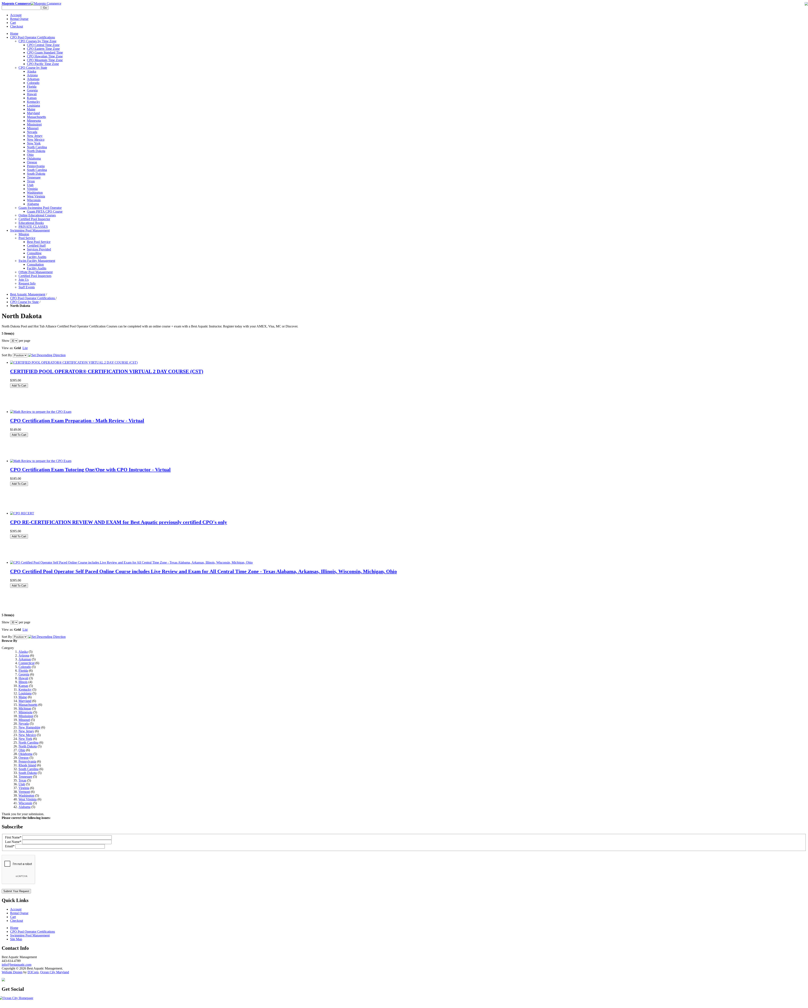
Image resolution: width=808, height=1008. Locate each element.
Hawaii (23, 678)
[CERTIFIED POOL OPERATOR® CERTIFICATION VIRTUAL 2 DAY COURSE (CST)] (74, 362)
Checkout (16, 26)
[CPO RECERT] (22, 513)
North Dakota (28, 746)
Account (15, 15)
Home (14, 33)
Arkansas (25, 659)
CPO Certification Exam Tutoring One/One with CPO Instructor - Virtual (90, 469)
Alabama (25, 807)
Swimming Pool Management (30, 935)
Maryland (25, 701)
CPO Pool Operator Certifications (33, 298)
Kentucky (25, 689)
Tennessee (25, 776)
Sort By (7, 355)
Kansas (23, 685)
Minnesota (25, 712)
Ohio (22, 750)
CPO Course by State (24, 302)
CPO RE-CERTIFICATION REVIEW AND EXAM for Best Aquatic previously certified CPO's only (118, 522)
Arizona (24, 655)
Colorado (25, 667)
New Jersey (26, 731)
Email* (10, 846)
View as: (7, 348)
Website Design (12, 972)
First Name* (13, 837)
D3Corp (33, 972)
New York (25, 738)
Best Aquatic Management (27, 294)
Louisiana (25, 693)
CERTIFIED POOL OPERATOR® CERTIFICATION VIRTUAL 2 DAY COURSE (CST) (106, 371)
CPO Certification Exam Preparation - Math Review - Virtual (77, 420)
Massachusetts (28, 704)
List (25, 348)
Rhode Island (27, 765)
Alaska (23, 651)
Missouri (24, 720)
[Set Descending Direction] (47, 355)
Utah (22, 784)
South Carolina (29, 769)
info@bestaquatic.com (16, 964)
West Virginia (28, 799)
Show (5, 340)
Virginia (24, 788)
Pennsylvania (27, 761)
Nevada (24, 723)
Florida (23, 670)
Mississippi (26, 716)
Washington (26, 795)
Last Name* (13, 842)
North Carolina (29, 742)
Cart (13, 22)
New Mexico (27, 735)
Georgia (24, 674)
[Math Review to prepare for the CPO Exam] (40, 411)
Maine (23, 697)
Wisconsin (25, 803)
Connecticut (27, 663)
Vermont (24, 791)
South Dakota (28, 773)
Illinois (23, 682)
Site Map (16, 939)
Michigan (25, 708)
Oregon (24, 757)
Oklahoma (25, 754)
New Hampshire (29, 727)
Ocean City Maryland (54, 972)
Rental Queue (19, 19)
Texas (22, 780)
